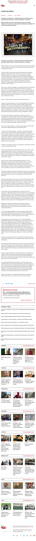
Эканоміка (4, 411)
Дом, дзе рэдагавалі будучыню (29, 444)
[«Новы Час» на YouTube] (34, 535)
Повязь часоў (4, 455)
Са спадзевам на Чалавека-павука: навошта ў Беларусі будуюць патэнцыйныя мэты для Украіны (17, 403)
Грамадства (4, 388)
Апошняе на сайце (5, 306)
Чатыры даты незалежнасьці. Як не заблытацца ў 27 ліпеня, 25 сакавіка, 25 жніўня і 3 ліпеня (30, 470)
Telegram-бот (30, 529)
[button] (34, 5)
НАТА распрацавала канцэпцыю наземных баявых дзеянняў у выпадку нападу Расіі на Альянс (17, 340)
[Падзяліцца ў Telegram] (8, 283)
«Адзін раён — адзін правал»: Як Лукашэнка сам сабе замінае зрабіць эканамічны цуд (18, 425)
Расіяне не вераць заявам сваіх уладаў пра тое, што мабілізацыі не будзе (14, 322)
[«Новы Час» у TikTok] (17, 535)
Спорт (2, 500)
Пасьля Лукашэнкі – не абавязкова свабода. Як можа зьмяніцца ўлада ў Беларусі (18, 382)
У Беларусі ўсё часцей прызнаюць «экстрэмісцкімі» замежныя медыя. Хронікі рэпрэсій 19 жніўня (17, 336)
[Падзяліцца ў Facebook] (6, 283)
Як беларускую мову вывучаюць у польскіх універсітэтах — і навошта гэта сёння (29, 359)
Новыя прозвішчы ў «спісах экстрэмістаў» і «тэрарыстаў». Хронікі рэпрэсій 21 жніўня (16, 319)
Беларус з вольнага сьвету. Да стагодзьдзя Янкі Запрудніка (6, 493)
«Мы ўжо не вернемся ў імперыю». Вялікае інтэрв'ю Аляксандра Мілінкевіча (6, 382)
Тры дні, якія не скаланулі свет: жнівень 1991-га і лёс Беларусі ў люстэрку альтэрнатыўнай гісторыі (17, 310)
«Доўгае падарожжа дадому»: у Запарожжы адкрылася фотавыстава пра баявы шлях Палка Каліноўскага (6, 447)
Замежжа (3, 15)
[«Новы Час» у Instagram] (20, 535)
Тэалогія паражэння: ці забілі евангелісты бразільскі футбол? (17, 514)
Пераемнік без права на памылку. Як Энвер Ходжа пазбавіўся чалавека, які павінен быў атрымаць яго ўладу (18, 471)
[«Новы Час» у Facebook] (13, 535)
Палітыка (3, 368)
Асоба (2, 479)
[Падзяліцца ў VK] (12, 283)
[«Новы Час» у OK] (30, 535)
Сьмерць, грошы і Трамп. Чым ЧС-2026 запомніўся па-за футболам (5, 514)
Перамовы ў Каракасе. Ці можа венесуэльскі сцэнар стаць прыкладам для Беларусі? (17, 360)
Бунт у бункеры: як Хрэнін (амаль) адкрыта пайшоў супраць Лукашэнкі (30, 402)
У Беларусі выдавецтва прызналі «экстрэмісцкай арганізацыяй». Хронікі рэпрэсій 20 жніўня (18, 328)
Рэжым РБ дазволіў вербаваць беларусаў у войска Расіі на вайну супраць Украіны (16, 316)
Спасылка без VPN (31, 283)
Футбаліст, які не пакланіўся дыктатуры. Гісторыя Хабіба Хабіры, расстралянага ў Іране (30, 515)
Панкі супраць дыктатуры (4, 468)
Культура (3, 432)
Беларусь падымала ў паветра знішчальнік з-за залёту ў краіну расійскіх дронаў (15, 313)
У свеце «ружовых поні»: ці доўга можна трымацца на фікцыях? (6, 424)
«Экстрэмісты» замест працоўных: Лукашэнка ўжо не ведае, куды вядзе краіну (29, 425)
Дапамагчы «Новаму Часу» (26, 300)
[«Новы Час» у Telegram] (24, 535)
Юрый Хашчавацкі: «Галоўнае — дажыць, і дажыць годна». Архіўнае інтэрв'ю (29, 493)
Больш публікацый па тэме (28, 345)
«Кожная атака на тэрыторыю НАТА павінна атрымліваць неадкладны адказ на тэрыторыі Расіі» (18, 332)
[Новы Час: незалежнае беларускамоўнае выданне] (9, 5)
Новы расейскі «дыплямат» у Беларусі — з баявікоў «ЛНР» (29, 381)
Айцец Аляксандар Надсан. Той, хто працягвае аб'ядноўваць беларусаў (18, 493)
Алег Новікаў (17, 15)
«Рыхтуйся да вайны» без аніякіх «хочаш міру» (6, 401)
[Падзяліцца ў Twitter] (10, 283)
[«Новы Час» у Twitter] (27, 535)
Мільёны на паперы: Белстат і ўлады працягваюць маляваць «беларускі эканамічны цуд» (17, 325)
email (25, 529)
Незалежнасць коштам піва (6, 358)
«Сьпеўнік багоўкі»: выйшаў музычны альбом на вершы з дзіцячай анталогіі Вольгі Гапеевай (17, 446)
